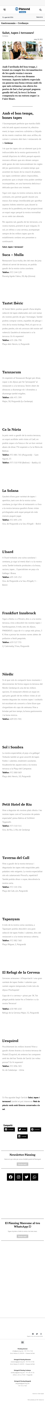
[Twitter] (26, 1177)
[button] (40, 10)
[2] (18, 1277)
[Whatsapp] (34, 1177)
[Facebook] (10, 1177)
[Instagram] (18, 1177)
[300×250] (18, 1197)
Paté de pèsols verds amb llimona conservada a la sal (21, 1105)
